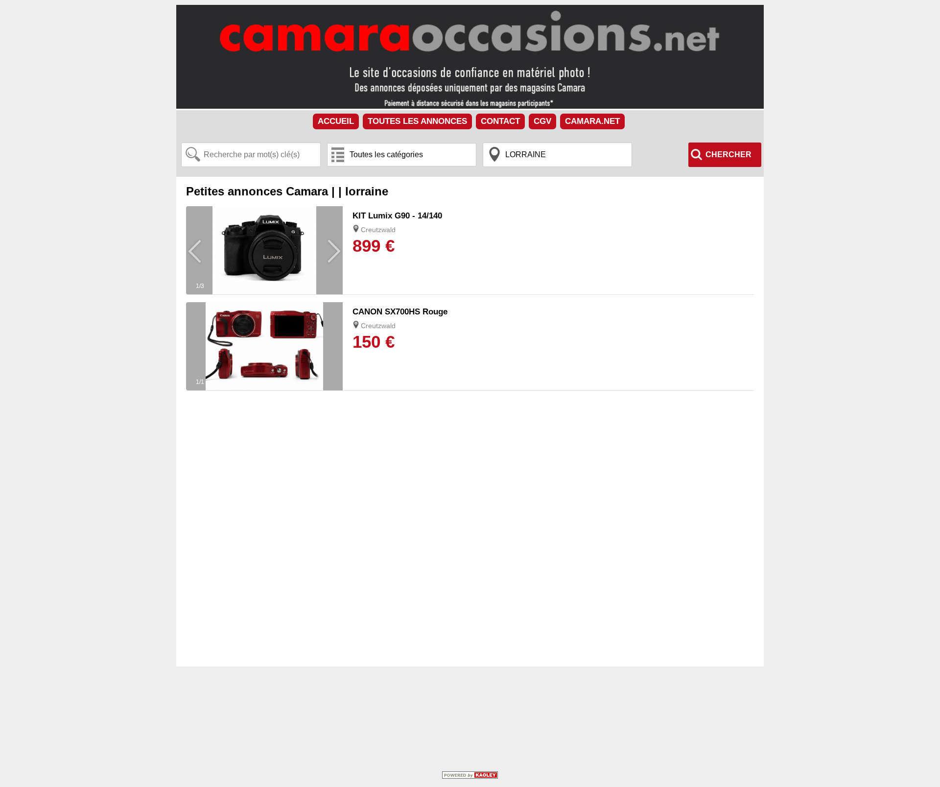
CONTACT (500, 121)
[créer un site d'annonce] (470, 776)
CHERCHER (728, 154)
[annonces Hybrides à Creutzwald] (264, 292)
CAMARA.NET (592, 121)
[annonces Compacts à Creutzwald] (264, 388)
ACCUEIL (336, 121)
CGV (542, 121)
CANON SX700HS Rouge (399, 311)
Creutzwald (378, 230)
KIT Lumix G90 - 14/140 (397, 215)
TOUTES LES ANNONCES (417, 121)
